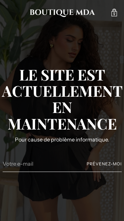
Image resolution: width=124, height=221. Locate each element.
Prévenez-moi (104, 163)
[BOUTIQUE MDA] (62, 13)
